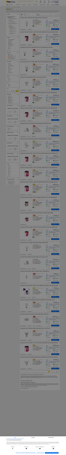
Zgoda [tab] (15, 437)
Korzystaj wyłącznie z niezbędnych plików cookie (25, 452)
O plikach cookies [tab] (51, 437)
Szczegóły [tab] (33, 437)
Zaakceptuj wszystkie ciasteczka (51, 452)
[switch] (26, 448)
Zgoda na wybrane (40, 452)
